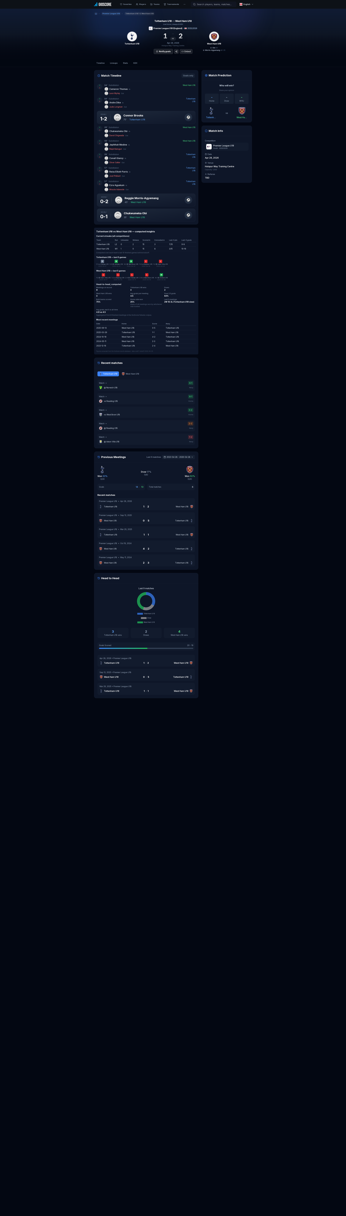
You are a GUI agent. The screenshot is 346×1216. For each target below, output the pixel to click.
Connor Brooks (133, 115)
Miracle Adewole (119, 189)
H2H (135, 63)
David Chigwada (118, 135)
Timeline (100, 63)
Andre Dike (116, 102)
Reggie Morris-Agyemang (142, 198)
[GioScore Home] (102, 4)
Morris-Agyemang (212, 50)
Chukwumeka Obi (119, 131)
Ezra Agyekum (118, 185)
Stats (125, 63)
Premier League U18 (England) (167, 28)
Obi (213, 48)
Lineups (114, 63)
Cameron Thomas (119, 89)
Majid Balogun (117, 149)
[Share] (176, 51)
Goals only (188, 75)
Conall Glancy (117, 158)
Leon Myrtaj (116, 93)
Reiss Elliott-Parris (119, 171)
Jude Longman (118, 107)
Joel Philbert (117, 176)
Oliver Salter (116, 162)
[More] (184, 4)
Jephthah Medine (119, 144)
